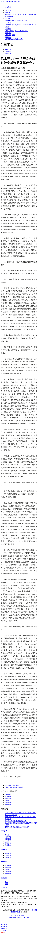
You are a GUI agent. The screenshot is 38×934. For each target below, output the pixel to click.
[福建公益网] (19, 2)
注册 (9, 7)
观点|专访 (8, 53)
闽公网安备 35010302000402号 (19, 917)
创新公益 (8, 796)
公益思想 (8, 51)
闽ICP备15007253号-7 (18, 915)
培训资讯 (8, 804)
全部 (6, 20)
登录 (6, 7)
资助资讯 (8, 802)
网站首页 (8, 10)
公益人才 (8, 800)
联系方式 (4, 887)
